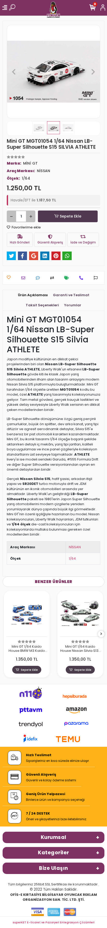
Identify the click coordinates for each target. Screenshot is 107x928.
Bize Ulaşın (53, 868)
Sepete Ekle (70, 216)
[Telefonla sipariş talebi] (82, 278)
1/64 (72, 558)
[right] (101, 634)
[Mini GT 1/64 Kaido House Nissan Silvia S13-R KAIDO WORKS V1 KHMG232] (80, 615)
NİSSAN (75, 547)
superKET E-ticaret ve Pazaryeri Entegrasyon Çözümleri (54, 922)
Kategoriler (53, 852)
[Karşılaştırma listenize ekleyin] (53, 278)
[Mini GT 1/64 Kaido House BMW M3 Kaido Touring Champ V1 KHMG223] (26, 615)
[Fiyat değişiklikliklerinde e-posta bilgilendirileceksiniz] (68, 278)
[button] (14, 71)
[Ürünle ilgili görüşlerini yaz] (39, 278)
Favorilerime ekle (26, 227)
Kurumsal (53, 837)
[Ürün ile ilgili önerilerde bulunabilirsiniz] (97, 278)
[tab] (33, 295)
